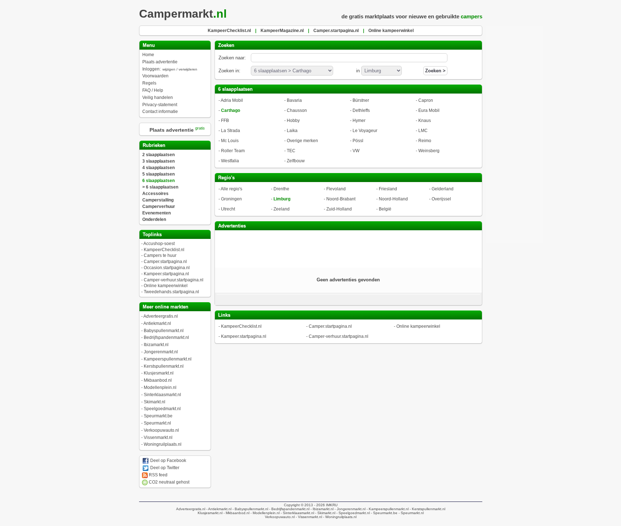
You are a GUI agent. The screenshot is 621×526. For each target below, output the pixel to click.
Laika (292, 130)
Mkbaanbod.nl (158, 380)
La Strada (230, 130)
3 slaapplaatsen (158, 161)
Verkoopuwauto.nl (161, 430)
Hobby (293, 120)
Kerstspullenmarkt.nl (164, 366)
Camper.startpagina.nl (165, 261)
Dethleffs (361, 110)
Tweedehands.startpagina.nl (171, 291)
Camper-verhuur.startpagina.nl (173, 279)
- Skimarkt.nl (324, 513)
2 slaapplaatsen (158, 154)
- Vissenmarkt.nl (308, 517)
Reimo (424, 140)
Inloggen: (169, 69)
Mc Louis (230, 140)
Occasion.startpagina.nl (167, 267)
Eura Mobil (429, 110)
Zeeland (281, 209)
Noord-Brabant (340, 198)
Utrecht (228, 209)
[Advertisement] (348, 248)
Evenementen (156, 213)
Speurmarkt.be (158, 415)
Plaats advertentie (160, 61)
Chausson (297, 110)
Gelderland (443, 188)
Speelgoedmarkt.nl (162, 408)
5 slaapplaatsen (158, 174)
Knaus (424, 120)
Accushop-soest (159, 243)
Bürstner (361, 100)
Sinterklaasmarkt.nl (162, 394)
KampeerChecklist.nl (164, 249)
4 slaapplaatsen (158, 167)
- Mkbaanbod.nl (235, 513)
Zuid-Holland (339, 209)
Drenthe (281, 188)
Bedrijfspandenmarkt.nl (166, 337)
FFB (225, 120)
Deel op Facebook (167, 460)
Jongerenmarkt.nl (161, 351)
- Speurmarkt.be (383, 513)
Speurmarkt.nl (157, 423)
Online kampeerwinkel (166, 285)
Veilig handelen (157, 97)
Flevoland (336, 188)
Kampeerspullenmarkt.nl (168, 359)
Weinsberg (429, 150)
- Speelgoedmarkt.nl (352, 513)
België (385, 209)
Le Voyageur (365, 130)
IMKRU (331, 505)
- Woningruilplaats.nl (339, 517)
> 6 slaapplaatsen (160, 187)
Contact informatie (160, 111)
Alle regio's (231, 188)
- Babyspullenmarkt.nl (249, 509)
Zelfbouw (296, 160)
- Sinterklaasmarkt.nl (297, 513)
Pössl (358, 140)
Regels (149, 83)
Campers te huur (160, 255)
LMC (423, 130)
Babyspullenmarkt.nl (164, 330)
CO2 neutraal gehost (168, 482)
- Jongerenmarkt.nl (349, 509)
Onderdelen (154, 219)
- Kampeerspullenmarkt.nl (387, 509)
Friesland (388, 188)
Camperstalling (158, 200)
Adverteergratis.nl (160, 316)
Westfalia (230, 160)
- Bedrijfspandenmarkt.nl (288, 509)
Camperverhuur (158, 206)
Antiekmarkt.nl (157, 323)
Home (148, 54)
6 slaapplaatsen (158, 180)
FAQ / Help (152, 90)
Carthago (230, 110)
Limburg (281, 198)
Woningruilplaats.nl (162, 444)
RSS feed (157, 474)
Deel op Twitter (164, 467)
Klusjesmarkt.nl (159, 373)
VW (356, 150)
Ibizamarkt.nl (156, 344)
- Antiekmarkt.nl (218, 509)
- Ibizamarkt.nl (321, 509)
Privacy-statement (159, 104)
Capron (425, 100)
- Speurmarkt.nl (410, 513)
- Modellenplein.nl (264, 513)
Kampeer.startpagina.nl (166, 273)
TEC (291, 150)
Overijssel (441, 198)
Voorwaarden (155, 75)
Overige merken (302, 140)
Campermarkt (183, 13)
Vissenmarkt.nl (158, 437)
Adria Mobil (232, 100)
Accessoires (155, 193)
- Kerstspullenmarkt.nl (427, 509)
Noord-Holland (393, 198)
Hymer (359, 120)
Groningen (231, 198)
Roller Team (233, 150)
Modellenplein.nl (160, 387)
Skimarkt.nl (154, 401)
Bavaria (294, 100)
